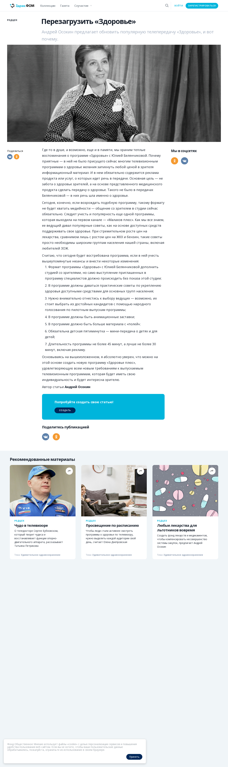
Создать (65, 410)
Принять (134, 756)
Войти (179, 5)
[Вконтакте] (9, 156)
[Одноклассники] (16, 156)
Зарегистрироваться (202, 5)
